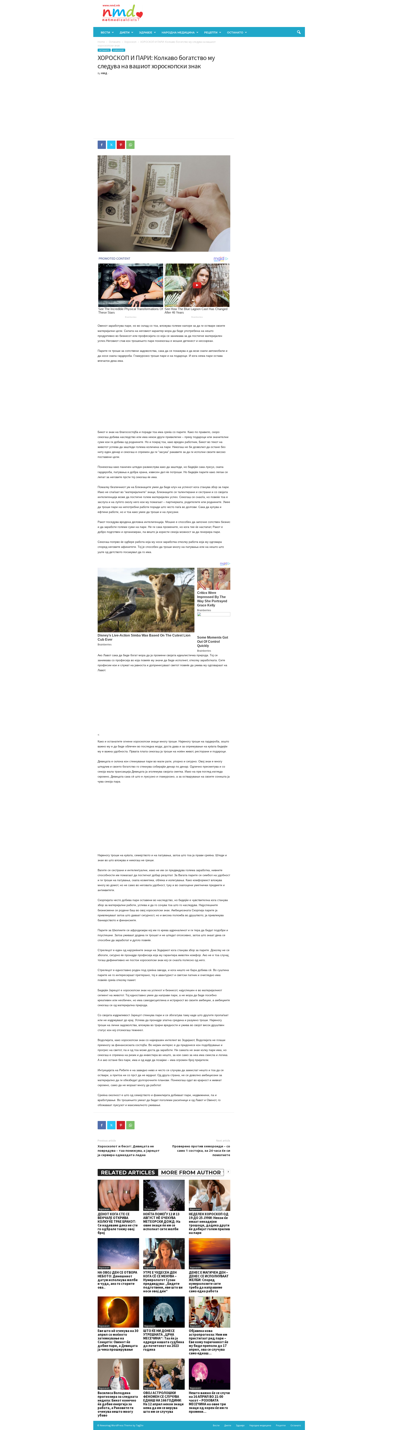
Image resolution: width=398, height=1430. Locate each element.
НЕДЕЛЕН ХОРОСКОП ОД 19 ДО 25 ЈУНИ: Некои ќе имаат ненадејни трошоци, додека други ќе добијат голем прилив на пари (209, 1223)
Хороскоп (130, 42)
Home (101, 42)
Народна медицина (178, 32)
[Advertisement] (164, 107)
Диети (125, 32)
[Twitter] (111, 145)
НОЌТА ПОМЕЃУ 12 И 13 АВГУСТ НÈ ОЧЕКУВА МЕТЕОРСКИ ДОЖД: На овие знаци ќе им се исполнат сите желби (161, 1221)
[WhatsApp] (130, 145)
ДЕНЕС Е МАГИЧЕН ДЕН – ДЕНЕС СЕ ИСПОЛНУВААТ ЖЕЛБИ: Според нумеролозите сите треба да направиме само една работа (209, 1281)
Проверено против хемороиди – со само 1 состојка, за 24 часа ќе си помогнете (201, 1150)
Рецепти (210, 32)
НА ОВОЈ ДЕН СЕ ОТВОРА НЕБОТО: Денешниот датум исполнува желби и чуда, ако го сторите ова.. (118, 1280)
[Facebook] (102, 145)
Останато (235, 32)
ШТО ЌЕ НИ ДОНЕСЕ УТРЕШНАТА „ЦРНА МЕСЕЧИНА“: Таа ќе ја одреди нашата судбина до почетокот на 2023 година (163, 1340)
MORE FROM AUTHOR (191, 1172)
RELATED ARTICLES (128, 1172)
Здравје (145, 32)
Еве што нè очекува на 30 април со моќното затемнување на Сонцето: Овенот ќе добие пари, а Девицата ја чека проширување (118, 1340)
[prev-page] (223, 1171)
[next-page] (228, 1171)
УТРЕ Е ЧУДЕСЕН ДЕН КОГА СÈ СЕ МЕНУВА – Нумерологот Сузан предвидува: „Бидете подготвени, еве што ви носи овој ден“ (163, 1281)
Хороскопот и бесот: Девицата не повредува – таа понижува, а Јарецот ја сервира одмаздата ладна (129, 1150)
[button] (298, 32)
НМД (104, 73)
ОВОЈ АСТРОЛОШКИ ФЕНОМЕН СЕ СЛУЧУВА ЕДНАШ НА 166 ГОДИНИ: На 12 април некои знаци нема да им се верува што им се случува (163, 1402)
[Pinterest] (121, 145)
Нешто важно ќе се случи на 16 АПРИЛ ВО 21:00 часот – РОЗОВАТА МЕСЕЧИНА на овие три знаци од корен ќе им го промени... (209, 1402)
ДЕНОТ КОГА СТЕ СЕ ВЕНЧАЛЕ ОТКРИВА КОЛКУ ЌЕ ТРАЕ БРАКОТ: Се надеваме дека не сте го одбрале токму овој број (118, 1223)
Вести (105, 32)
